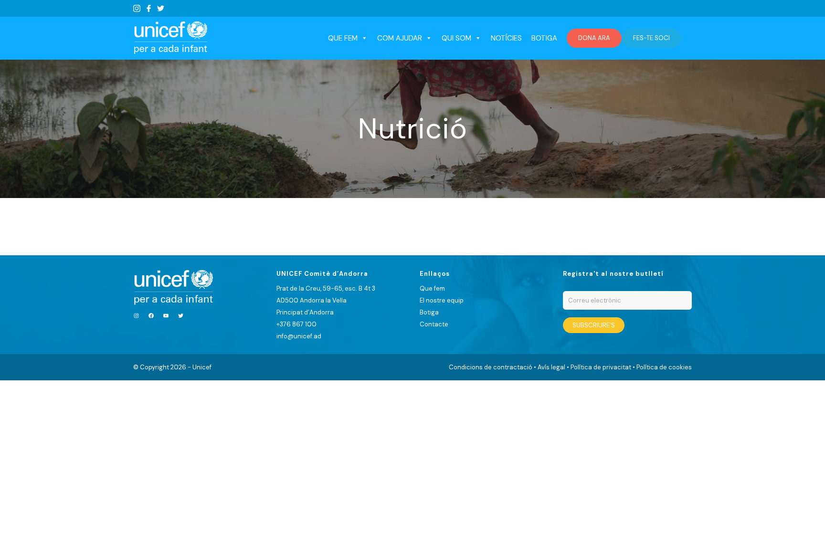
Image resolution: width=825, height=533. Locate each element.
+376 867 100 (296, 324)
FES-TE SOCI (651, 38)
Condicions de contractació (490, 367)
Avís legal (551, 367)
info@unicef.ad (298, 336)
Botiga (544, 38)
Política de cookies (664, 367)
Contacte (434, 324)
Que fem (432, 288)
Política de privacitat (601, 367)
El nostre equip (442, 300)
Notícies (506, 38)
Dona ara (594, 38)
